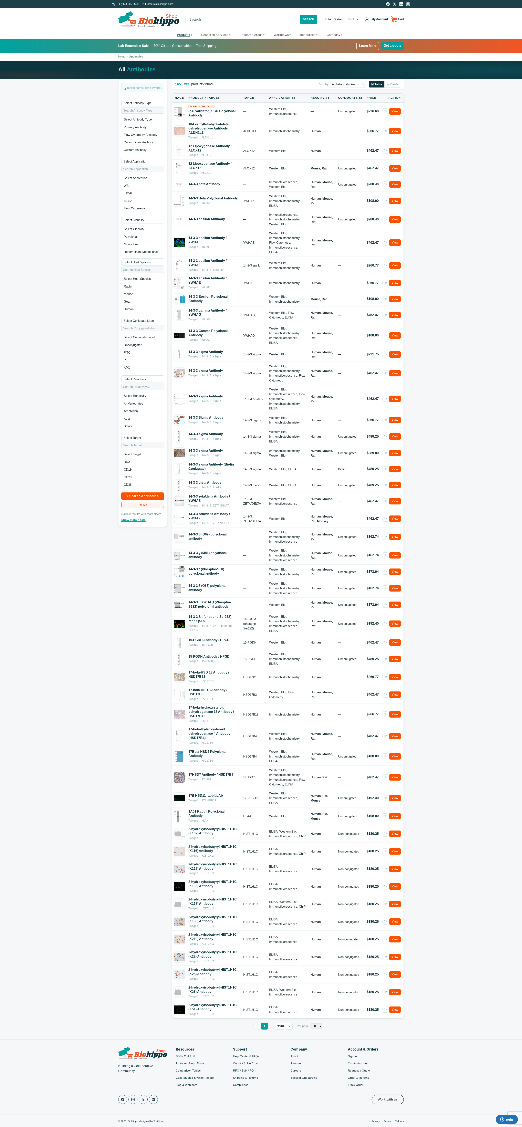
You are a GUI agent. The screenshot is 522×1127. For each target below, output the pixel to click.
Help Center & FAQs (246, 1056)
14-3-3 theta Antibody (204, 482)
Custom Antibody (135, 150)
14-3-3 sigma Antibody (205, 352)
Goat (127, 301)
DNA (127, 462)
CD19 (128, 469)
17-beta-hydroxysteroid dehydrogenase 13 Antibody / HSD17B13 (211, 712)
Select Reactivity (135, 395)
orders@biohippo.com (160, 4)
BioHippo (133, 1121)
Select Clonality (134, 229)
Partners (296, 1063)
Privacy (376, 1121)
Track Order (355, 1084)
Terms (387, 1121)
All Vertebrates (133, 403)
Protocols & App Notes (190, 1063)
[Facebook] (388, 4)
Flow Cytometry (134, 208)
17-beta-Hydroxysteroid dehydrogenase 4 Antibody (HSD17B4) (209, 734)
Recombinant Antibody (139, 142)
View (395, 111)
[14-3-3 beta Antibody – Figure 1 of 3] (179, 184)
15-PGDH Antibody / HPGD (209, 640)
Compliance (240, 1084)
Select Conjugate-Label (139, 337)
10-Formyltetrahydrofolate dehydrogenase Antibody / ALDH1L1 (208, 129)
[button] (398, 19)
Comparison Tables (188, 1070)
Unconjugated (133, 345)
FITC (127, 352)
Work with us (388, 1099)
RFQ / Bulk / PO (243, 1070)
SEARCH (308, 19)
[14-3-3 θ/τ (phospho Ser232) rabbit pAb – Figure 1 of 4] (179, 624)
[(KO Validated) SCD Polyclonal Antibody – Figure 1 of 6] (179, 111)
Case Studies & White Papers (195, 1077)
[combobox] (241, 19)
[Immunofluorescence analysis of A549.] (179, 798)
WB (126, 185)
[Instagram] (408, 4)
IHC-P (128, 193)
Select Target (132, 454)
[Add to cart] (385, 111)
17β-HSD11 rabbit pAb (205, 795)
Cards (394, 84)
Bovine (128, 426)
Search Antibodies (143, 496)
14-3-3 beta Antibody (204, 184)
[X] (394, 4)
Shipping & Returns (245, 1077)
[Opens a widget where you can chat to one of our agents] (506, 1120)
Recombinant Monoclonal (141, 251)
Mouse (128, 294)
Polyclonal (130, 236)
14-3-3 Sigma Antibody (205, 417)
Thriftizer (158, 1121)
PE (126, 360)
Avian (127, 418)
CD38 (128, 484)
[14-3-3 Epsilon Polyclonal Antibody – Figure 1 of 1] (179, 299)
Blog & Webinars (186, 1084)
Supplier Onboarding (304, 1077)
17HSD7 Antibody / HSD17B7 (210, 774)
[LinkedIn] (401, 4)
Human (129, 309)
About (294, 1056)
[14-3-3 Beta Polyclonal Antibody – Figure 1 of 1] (179, 201)
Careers (296, 1070)
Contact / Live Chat (245, 1063)
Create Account (358, 1063)
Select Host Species (137, 278)
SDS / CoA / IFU (186, 1056)
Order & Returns (358, 1077)
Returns (399, 1121)
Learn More (368, 46)
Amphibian (131, 411)
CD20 (128, 477)
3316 (280, 1026)
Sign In (352, 1056)
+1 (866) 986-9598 (127, 4)
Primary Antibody (135, 127)
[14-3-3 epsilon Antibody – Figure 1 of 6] (179, 219)
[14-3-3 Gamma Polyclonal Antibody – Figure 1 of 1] (179, 335)
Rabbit (128, 286)
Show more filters (133, 519)
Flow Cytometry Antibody (140, 134)
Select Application (135, 178)
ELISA (128, 200)
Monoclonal (131, 244)
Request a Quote (359, 1070)
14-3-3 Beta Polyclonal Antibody (213, 198)
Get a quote (392, 45)
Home (121, 56)
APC (127, 367)
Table (378, 84)
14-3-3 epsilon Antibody (206, 219)
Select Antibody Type (138, 119)
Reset (143, 505)
